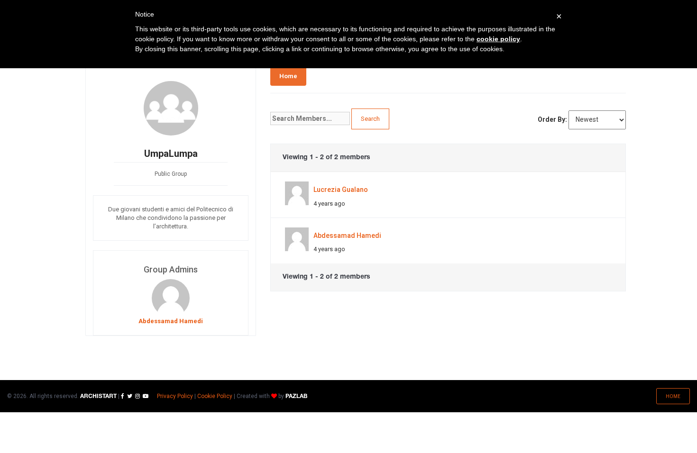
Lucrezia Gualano (340, 189)
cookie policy (498, 39)
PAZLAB (296, 396)
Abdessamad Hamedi (347, 235)
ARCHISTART (98, 396)
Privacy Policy (175, 396)
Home (288, 76)
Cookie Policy (214, 396)
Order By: (552, 119)
